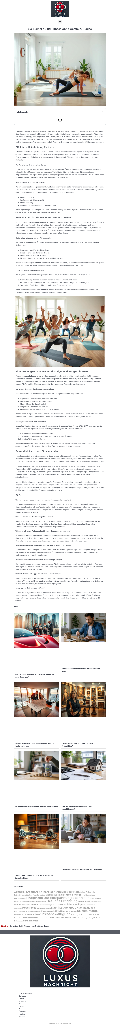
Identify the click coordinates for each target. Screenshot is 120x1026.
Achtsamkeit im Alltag (40, 891)
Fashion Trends (19, 901)
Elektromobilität (20, 898)
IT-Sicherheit (55, 905)
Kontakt (22, 1014)
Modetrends (29, 907)
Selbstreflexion (19, 915)
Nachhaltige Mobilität (44, 908)
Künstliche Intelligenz (72, 904)
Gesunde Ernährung (62, 901)
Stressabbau (32, 914)
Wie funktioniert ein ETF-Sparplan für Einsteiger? (82, 869)
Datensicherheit (20, 895)
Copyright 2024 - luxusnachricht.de (60, 1023)
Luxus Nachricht (25, 993)
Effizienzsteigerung (69, 895)
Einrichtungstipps (87, 895)
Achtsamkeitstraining (65, 892)
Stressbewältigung (55, 914)
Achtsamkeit (20, 892)
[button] (60, 21)
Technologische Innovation (79, 915)
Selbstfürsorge (87, 910)
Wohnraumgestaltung (63, 917)
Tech (21, 1009)
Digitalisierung (52, 895)
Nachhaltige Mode (63, 907)
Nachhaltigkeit (86, 907)
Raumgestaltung (69, 911)
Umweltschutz (29, 918)
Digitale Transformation (35, 895)
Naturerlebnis (19, 911)
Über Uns (22, 1011)
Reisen (21, 1006)
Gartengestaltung (40, 901)
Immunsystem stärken (26, 904)
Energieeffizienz (37, 898)
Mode (21, 1004)
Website (22, 1016)
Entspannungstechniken (70, 898)
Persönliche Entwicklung (33, 911)
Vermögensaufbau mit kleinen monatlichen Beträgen (36, 806)
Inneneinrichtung (45, 905)
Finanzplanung (29, 902)
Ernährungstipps (95, 898)
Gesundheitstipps (96, 901)
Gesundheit (84, 901)
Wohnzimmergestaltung (85, 918)
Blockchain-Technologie (86, 892)
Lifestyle (4, 926)
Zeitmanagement (30, 920)
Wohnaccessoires (42, 918)
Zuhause (22, 996)
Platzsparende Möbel (51, 911)
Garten (21, 998)
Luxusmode (90, 905)
